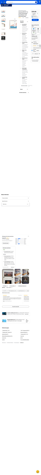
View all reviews (5, 243)
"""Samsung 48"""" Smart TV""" (7, 332)
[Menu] (2, 2)
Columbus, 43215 (34, 36)
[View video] (15, 26)
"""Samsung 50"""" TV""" (6, 330)
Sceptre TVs (4, 337)
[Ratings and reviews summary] (28, 236)
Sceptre (3, 339)
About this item (5, 194)
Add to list (36, 53)
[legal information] (37, 13)
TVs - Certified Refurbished (24, 339)
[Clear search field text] (35, 2)
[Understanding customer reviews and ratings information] (11, 240)
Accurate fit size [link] (7, 251)
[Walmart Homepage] (4, 2)
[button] (13, 25)
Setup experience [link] (7, 256)
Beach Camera (35, 43)
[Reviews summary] (24, 17)
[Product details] (28, 198)
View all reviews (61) (15, 306)
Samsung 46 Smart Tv (23, 332)
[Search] (36, 2)
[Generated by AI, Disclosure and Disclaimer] (31, 85)
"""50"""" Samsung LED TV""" (24, 330)
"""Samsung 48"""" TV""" (24, 334)
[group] (23, 17)
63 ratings (27, 17)
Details (38, 50)
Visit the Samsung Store (22, 10)
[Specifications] (28, 201)
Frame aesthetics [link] (7, 261)
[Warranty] (27, 204)
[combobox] (21, 2)
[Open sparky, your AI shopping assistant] (37, 471)
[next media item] (15, 24)
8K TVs (21, 337)
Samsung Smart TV (5, 334)
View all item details (24, 85)
